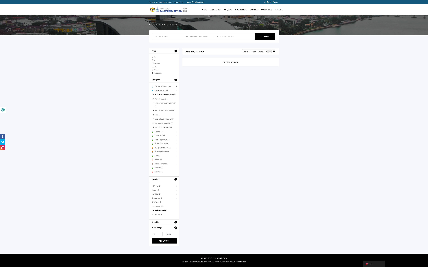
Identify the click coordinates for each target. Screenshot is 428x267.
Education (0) (159, 132)
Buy (155, 60)
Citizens (253, 9)
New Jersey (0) (157, 198)
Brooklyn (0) (159, 206)
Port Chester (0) (160, 210)
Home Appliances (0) (162, 152)
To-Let (156, 70)
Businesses (265, 9)
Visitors (278, 9)
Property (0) (159, 168)
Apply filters (164, 241)
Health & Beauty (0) (161, 144)
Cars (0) (157, 115)
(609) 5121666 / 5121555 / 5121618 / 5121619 (167, 2)
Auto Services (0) (161, 99)
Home (204, 9)
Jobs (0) (157, 156)
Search (267, 36)
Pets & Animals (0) (161, 164)
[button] (3, 110)
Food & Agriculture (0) (162, 140)
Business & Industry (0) (163, 86)
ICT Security (240, 9)
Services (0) (159, 172)
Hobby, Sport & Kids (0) (163, 148)
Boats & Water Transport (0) (164, 110)
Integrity (227, 9)
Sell (155, 57)
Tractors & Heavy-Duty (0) (164, 123)
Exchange (157, 63)
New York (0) (156, 202)
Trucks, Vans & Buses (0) (163, 127)
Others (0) (158, 160)
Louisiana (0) (156, 194)
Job (155, 67)
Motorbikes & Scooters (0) (164, 119)
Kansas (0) (155, 190)
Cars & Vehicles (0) (161, 90)
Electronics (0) (160, 136)
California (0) (156, 186)
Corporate (215, 9)
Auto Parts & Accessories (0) (165, 95)
